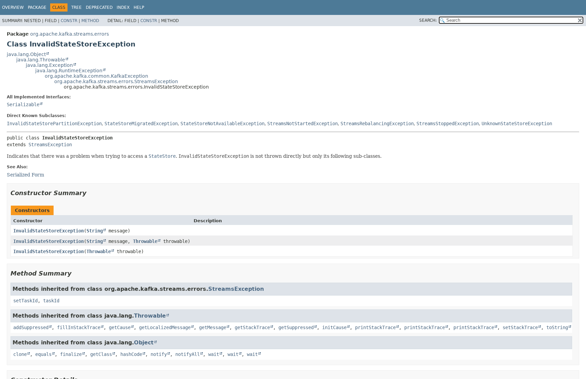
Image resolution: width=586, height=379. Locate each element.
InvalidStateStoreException (48, 230)
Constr (69, 20)
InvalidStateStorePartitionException (54, 123)
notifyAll (187, 354)
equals (43, 354)
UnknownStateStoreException (517, 123)
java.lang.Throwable (40, 59)
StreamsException (50, 144)
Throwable (145, 241)
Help (139, 7)
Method (90, 20)
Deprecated (99, 7)
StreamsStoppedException (447, 123)
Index (123, 7)
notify (159, 354)
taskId (51, 300)
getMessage (212, 327)
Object (144, 342)
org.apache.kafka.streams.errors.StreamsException (116, 81)
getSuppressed (296, 327)
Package (37, 7)
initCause (334, 327)
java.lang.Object (26, 54)
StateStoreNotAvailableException (222, 123)
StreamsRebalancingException (377, 123)
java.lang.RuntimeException (68, 70)
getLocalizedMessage (165, 327)
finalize (71, 354)
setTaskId (25, 300)
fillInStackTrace (78, 327)
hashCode (131, 354)
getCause (120, 327)
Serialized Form (25, 174)
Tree (76, 7)
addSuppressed (30, 327)
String (94, 230)
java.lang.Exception (49, 65)
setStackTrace (520, 327)
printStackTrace (375, 327)
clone (20, 354)
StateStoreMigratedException (141, 123)
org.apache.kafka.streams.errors (69, 34)
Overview (13, 7)
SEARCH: (428, 20)
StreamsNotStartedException (302, 123)
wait (213, 354)
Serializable (23, 104)
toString (557, 327)
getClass (101, 354)
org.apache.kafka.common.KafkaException (96, 76)
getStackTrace (252, 327)
